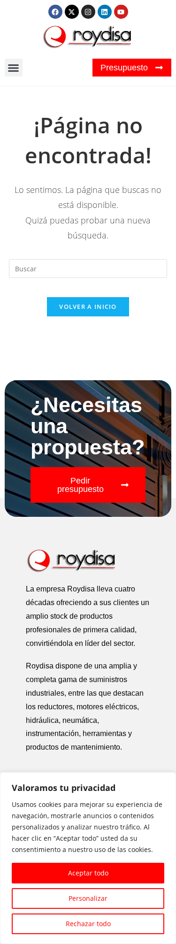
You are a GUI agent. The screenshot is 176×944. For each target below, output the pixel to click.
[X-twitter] (72, 12)
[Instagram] (88, 12)
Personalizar (88, 898)
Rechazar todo (88, 923)
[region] (88, 858)
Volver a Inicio (88, 306)
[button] (14, 68)
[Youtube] (121, 12)
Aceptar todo (88, 872)
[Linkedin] (105, 12)
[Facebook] (55, 12)
